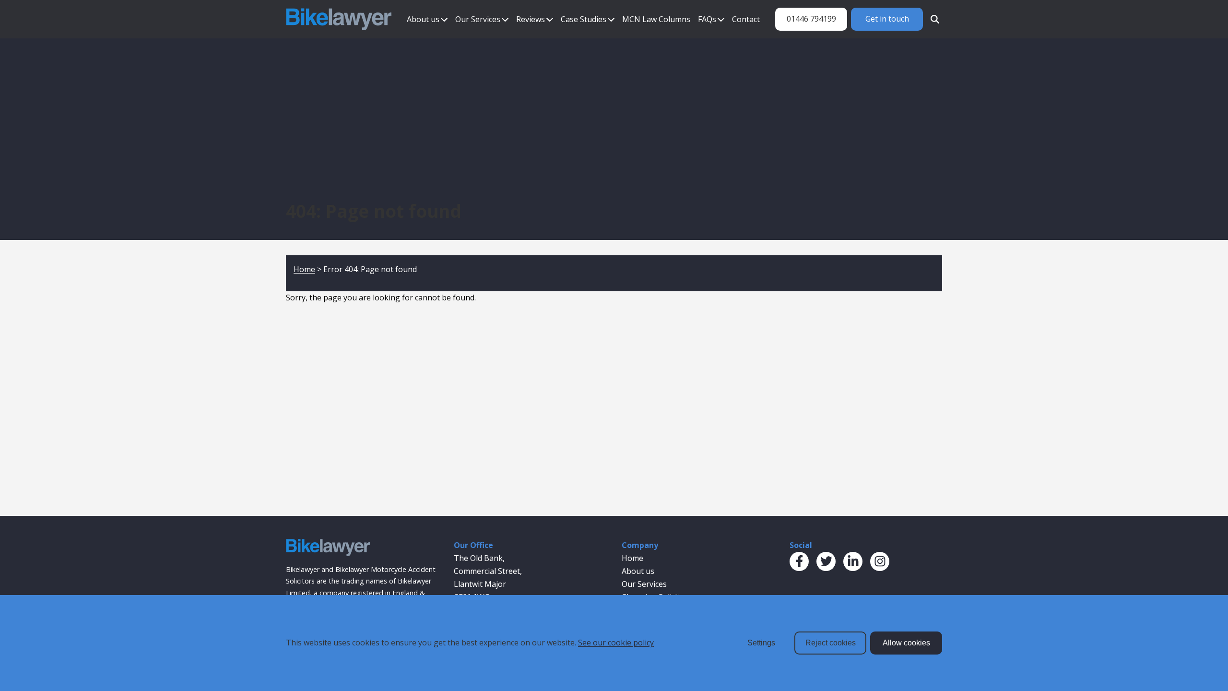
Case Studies (583, 19)
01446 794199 (811, 18)
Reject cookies (830, 643)
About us (423, 19)
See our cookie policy (616, 642)
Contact (746, 19)
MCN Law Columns (656, 19)
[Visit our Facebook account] (799, 561)
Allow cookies (906, 643)
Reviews (530, 19)
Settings (761, 643)
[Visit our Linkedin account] (852, 561)
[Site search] (932, 19)
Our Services (477, 19)
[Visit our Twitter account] (826, 561)
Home (304, 269)
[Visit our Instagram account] (879, 561)
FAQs (707, 19)
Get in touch (887, 18)
